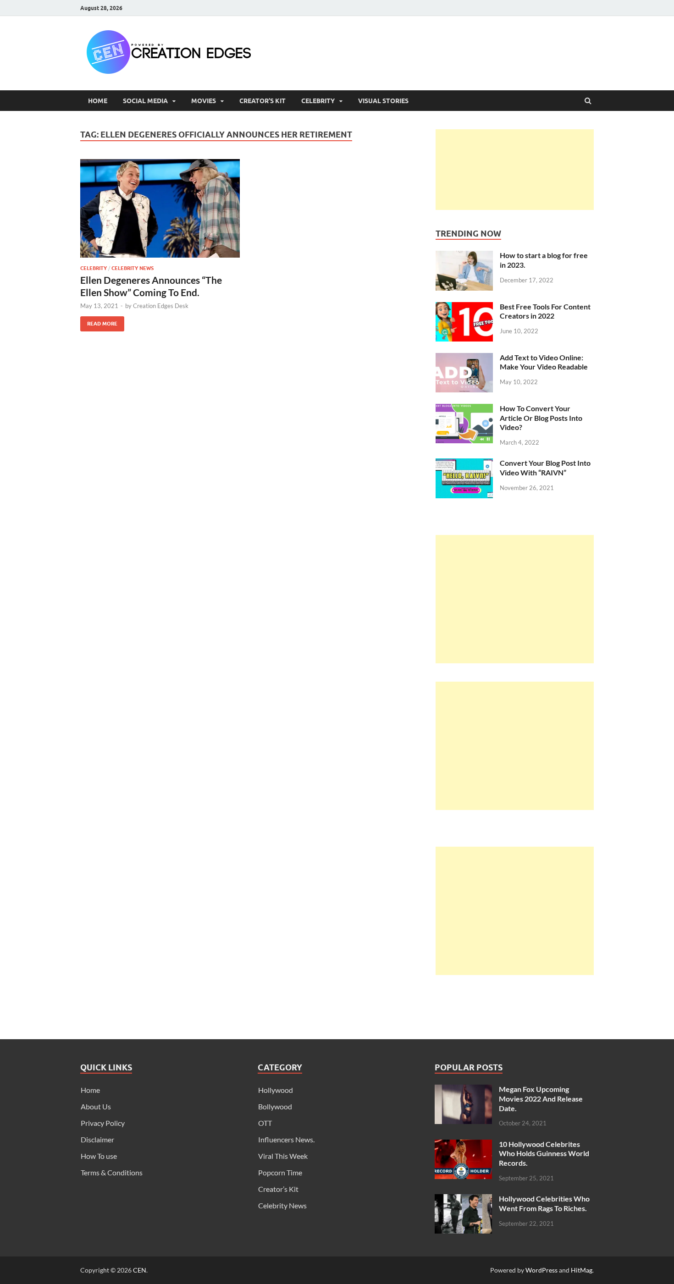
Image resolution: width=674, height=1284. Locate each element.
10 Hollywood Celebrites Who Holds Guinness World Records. (544, 1154)
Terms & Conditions (112, 1172)
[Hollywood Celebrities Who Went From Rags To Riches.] (463, 1199)
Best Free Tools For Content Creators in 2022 (545, 311)
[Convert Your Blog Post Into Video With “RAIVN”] (464, 463)
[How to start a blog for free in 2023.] (464, 256)
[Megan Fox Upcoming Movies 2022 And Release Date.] (463, 1090)
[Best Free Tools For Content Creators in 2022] (464, 307)
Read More (98, 321)
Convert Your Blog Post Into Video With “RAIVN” (545, 467)
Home (97, 101)
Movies (203, 101)
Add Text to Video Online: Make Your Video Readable (544, 362)
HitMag (581, 1270)
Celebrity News (132, 268)
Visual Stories (383, 101)
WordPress (541, 1270)
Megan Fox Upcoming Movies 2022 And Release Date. (541, 1099)
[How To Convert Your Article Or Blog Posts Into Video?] (464, 409)
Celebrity (318, 101)
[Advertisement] (515, 169)
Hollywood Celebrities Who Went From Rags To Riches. (544, 1203)
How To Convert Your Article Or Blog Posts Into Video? (541, 418)
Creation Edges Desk (160, 305)
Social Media (145, 101)
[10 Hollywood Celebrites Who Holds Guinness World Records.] (463, 1145)
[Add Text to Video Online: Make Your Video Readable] (464, 358)
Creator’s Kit (262, 101)
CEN (139, 1270)
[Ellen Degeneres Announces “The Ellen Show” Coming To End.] (160, 212)
